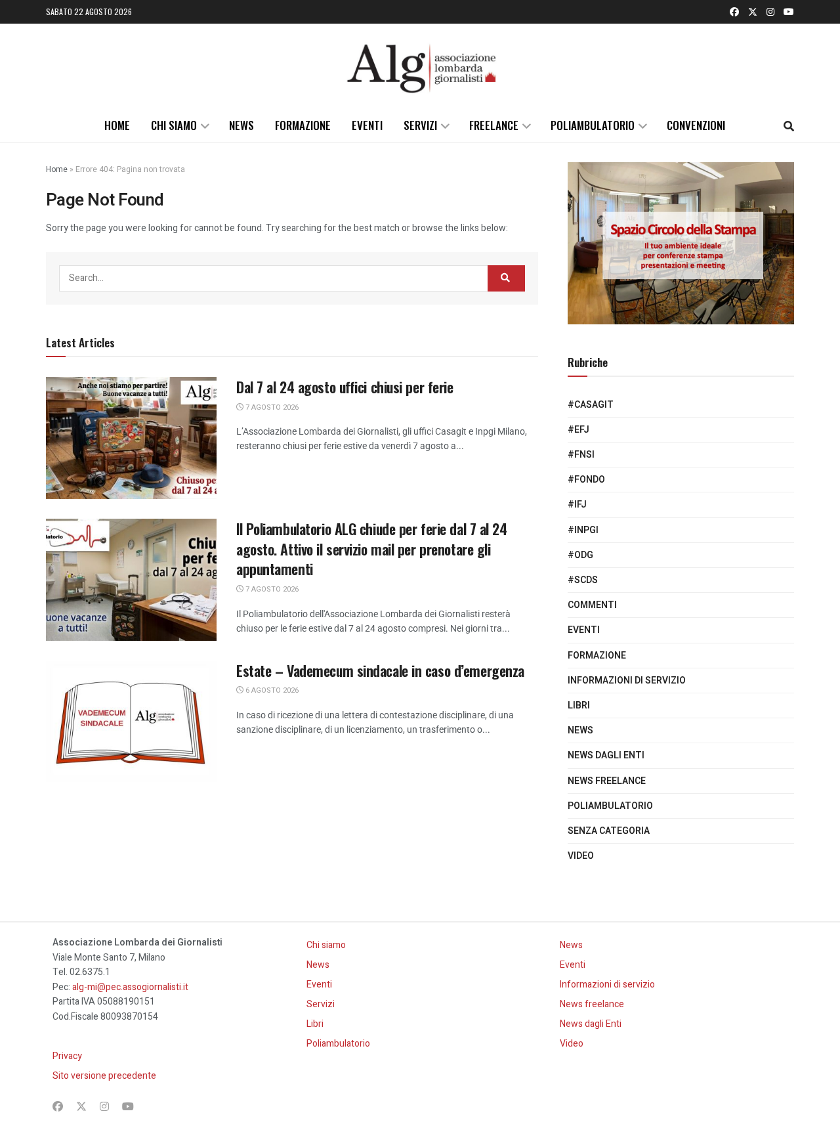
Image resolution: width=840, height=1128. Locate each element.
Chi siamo (174, 125)
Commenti (592, 605)
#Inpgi (583, 530)
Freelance (493, 125)
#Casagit (591, 405)
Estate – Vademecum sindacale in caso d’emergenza (380, 670)
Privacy (67, 1056)
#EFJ (578, 430)
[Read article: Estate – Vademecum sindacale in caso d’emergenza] (131, 722)
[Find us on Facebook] (734, 12)
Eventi (367, 125)
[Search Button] (789, 125)
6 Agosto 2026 (271, 690)
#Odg (580, 555)
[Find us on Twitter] (752, 12)
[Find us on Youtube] (789, 12)
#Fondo (586, 480)
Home (117, 125)
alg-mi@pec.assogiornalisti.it (130, 987)
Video (581, 856)
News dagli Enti (606, 755)
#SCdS (583, 580)
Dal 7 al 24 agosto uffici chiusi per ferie (344, 386)
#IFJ (577, 504)
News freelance (607, 781)
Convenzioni (696, 125)
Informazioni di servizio (627, 680)
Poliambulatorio (593, 125)
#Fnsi (581, 455)
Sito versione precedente (104, 1076)
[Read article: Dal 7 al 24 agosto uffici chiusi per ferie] (131, 438)
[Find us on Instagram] (770, 12)
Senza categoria (609, 831)
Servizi (420, 125)
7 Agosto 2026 (271, 407)
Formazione (303, 125)
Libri (579, 705)
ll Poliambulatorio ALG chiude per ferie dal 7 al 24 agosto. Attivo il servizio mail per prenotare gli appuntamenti (371, 549)
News (241, 125)
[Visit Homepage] (420, 66)
